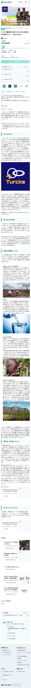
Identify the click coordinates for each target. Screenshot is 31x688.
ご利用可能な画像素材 (22, 656)
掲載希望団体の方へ (22, 650)
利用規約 (20, 662)
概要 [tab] (3, 91)
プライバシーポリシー (22, 660)
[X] (9, 86)
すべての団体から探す (7, 652)
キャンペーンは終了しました (15, 61)
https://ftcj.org (11, 635)
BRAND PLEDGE (21, 671)
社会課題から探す (6, 650)
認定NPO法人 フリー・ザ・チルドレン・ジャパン (16, 28)
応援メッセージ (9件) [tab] (20, 91)
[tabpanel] (15, 352)
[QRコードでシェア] (26, 86)
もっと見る (25, 66)
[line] (4, 86)
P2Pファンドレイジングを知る (24, 653)
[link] (21, 86)
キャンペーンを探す (6, 654)
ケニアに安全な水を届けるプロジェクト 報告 (12, 615)
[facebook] (15, 86)
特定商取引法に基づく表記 (23, 664)
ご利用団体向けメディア (7, 675)
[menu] (29, 2)
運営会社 (20, 658)
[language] (26, 2)
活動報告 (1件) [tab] (10, 91)
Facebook (4, 679)
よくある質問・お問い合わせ (8, 672)
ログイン (21, 2)
